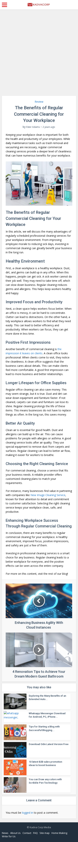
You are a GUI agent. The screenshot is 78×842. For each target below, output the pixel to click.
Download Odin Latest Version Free (49, 744)
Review (39, 101)
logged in (27, 812)
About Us (15, 833)
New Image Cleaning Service (47, 495)
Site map (45, 833)
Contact (27, 833)
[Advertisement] (39, 54)
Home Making (59, 833)
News (5, 833)
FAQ (35, 833)
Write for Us (9, 836)
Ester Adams (33, 127)
